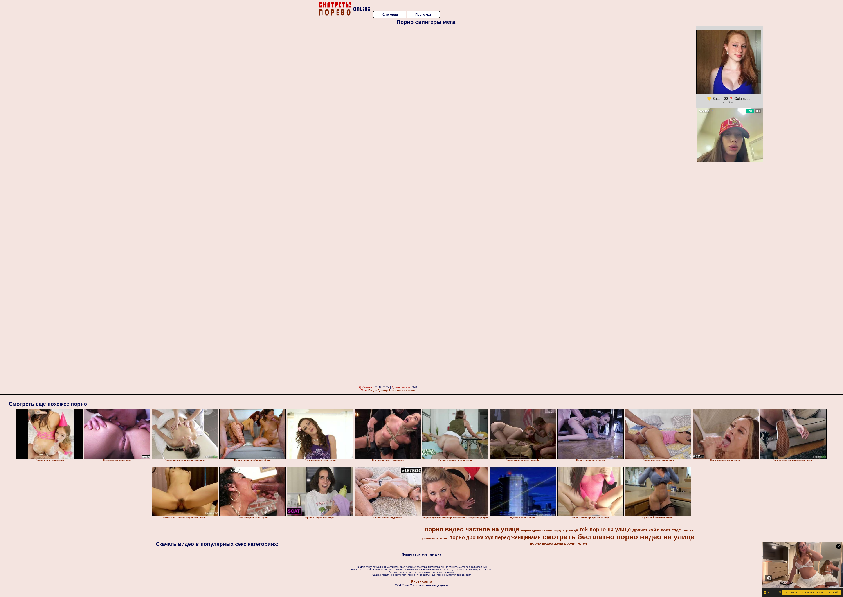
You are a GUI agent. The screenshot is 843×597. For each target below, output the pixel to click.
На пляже (408, 390)
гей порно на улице (605, 529)
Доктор (383, 390)
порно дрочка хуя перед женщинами (495, 537)
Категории (390, 14)
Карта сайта (421, 581)
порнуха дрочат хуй (566, 530)
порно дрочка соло (536, 530)
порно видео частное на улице (472, 529)
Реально (395, 390)
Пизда (372, 390)
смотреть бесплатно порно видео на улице (618, 537)
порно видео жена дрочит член (558, 543)
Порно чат (423, 14)
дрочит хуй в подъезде (656, 530)
